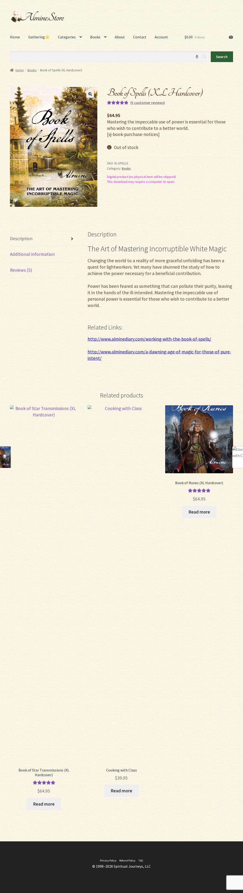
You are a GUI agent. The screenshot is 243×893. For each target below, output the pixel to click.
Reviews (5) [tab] (21, 270)
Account (161, 37)
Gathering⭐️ (39, 37)
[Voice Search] (197, 57)
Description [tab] (21, 238)
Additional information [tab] (32, 254)
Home (15, 37)
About (120, 37)
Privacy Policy (108, 860)
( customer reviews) (147, 102)
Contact (139, 37)
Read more (44, 804)
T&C (140, 860)
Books (32, 70)
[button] (90, 94)
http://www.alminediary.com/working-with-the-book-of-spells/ (149, 339)
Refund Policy (127, 860)
